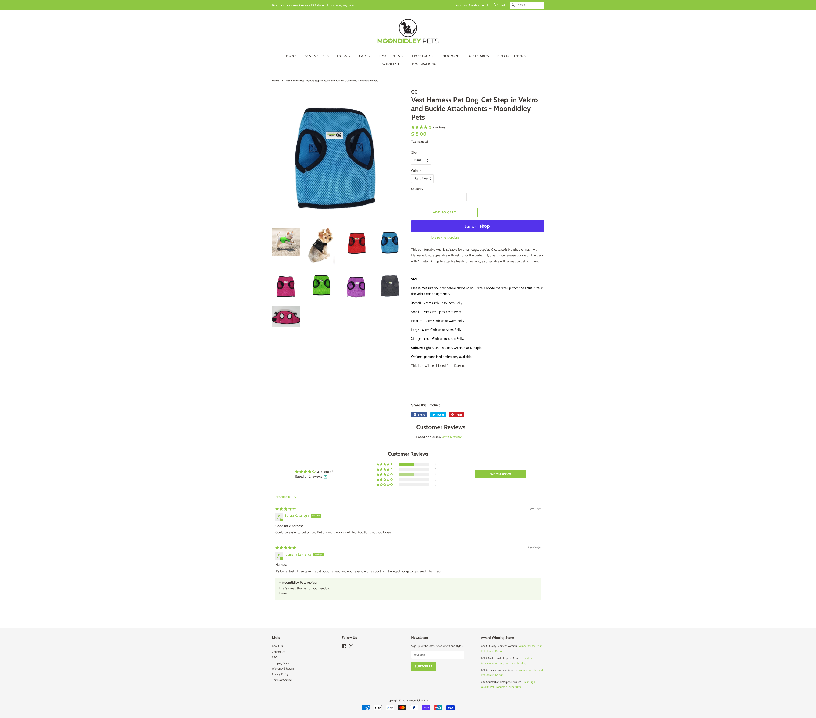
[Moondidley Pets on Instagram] (351, 647)
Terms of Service (282, 680)
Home (291, 56)
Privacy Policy (280, 674)
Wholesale (393, 64)
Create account (478, 5)
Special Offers (511, 56)
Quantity (417, 189)
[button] (421, 127)
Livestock (422, 56)
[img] (285, 509)
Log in (458, 5)
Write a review (452, 437)
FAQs (275, 657)
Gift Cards (479, 56)
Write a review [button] (500, 474)
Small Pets (390, 56)
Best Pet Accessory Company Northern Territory (507, 660)
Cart (502, 5)
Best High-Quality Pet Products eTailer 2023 (508, 684)
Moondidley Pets (419, 700)
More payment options (444, 237)
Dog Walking (424, 64)
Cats (364, 56)
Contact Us (278, 652)
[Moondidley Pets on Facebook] (344, 647)
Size (414, 153)
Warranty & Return (283, 668)
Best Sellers (317, 56)
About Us (277, 646)
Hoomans (452, 56)
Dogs (342, 56)
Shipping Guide (281, 663)
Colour (416, 171)
